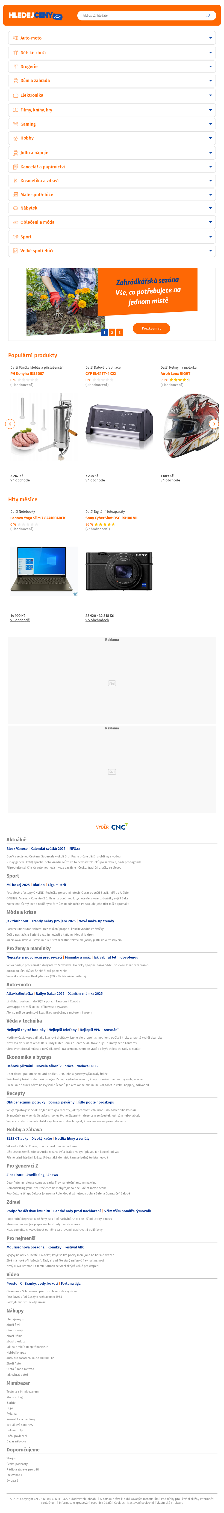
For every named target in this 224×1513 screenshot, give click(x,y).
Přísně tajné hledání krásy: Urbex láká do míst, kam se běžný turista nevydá (57, 1157)
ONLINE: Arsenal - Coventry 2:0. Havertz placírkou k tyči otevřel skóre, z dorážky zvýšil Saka (67, 898)
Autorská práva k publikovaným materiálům (129, 1499)
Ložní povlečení (17, 1436)
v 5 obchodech (97, 620)
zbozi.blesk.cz (16, 1341)
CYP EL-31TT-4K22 (101, 373)
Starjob (11, 1458)
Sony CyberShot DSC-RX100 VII (111, 518)
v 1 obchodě (20, 480)
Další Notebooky (22, 512)
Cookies (119, 1502)
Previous (10, 424)
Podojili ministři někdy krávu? (26, 1302)
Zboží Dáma (14, 1336)
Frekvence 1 (14, 1475)
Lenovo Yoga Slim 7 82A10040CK (38, 518)
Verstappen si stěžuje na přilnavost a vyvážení (37, 1007)
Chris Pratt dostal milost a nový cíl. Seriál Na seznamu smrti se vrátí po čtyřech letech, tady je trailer (73, 1049)
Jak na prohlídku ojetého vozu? (27, 1347)
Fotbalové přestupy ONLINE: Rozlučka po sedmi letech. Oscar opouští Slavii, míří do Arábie (68, 892)
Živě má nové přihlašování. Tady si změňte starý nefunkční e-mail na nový (55, 1260)
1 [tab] (104, 332)
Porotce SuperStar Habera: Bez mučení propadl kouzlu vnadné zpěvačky (55, 929)
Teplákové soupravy (20, 1425)
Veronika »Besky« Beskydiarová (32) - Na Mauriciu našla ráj (46, 976)
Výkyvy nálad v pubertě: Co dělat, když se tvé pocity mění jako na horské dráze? (60, 1255)
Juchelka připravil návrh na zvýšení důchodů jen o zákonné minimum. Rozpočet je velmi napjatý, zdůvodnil (78, 1085)
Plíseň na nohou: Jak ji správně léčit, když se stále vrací (43, 1224)
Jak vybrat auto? (17, 1374)
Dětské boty (15, 1430)
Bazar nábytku (16, 1441)
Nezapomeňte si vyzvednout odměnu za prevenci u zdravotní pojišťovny (54, 1229)
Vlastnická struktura (170, 1502)
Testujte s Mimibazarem (23, 1391)
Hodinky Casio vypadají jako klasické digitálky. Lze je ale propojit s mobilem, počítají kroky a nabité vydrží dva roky (84, 1037)
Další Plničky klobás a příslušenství (36, 367)
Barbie (11, 1402)
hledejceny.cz (16, 1319)
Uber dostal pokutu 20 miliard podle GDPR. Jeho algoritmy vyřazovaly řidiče (57, 1074)
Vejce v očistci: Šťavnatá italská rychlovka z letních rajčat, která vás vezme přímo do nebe (66, 1121)
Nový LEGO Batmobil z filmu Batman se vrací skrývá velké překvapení (53, 1266)
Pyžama (12, 1413)
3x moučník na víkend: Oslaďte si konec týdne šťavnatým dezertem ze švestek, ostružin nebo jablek (73, 1115)
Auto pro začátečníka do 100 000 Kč (30, 1358)
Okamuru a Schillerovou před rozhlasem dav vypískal (42, 1291)
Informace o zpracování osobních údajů (85, 1502)
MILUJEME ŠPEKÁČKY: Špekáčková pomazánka (37, 971)
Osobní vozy (15, 1330)
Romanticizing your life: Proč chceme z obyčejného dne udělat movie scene (57, 1188)
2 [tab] (112, 332)
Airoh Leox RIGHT (175, 373)
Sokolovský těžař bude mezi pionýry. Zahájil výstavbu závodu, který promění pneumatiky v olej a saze (75, 1079)
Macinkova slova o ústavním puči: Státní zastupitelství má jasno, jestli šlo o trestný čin (64, 940)
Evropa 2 (12, 1480)
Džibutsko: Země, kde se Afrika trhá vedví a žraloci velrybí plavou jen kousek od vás (63, 1152)
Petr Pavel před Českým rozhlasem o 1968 (34, 1296)
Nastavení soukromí (140, 1502)
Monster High (15, 1397)
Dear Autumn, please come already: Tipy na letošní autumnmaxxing (51, 1182)
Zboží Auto (14, 1363)
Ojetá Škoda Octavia (20, 1369)
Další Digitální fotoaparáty (105, 512)
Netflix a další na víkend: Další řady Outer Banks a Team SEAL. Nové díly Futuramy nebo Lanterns (72, 1043)
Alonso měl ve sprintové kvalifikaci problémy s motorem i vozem (49, 1012)
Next (214, 424)
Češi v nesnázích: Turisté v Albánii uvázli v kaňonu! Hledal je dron (50, 934)
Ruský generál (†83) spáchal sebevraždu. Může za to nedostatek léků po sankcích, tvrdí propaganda (74, 862)
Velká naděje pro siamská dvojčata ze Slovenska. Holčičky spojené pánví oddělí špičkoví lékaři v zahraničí (78, 965)
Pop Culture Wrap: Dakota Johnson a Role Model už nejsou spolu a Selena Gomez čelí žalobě (68, 1193)
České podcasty (17, 1464)
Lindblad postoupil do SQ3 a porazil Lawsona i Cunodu (43, 1001)
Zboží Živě (13, 1325)
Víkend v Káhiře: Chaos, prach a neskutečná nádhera (42, 1146)
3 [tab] (120, 332)
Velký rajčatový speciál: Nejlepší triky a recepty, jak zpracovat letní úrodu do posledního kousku (71, 1110)
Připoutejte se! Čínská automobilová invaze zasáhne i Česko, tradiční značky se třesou (64, 867)
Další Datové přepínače (103, 367)
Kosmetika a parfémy (21, 1419)
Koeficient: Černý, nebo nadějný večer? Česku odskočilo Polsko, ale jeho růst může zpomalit (68, 904)
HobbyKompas (16, 1352)
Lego (10, 1408)
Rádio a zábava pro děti (23, 1469)
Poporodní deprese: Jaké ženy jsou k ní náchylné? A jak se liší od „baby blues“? (59, 1219)
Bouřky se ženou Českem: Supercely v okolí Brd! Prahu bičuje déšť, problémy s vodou (63, 856)
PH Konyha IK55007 (27, 373)
